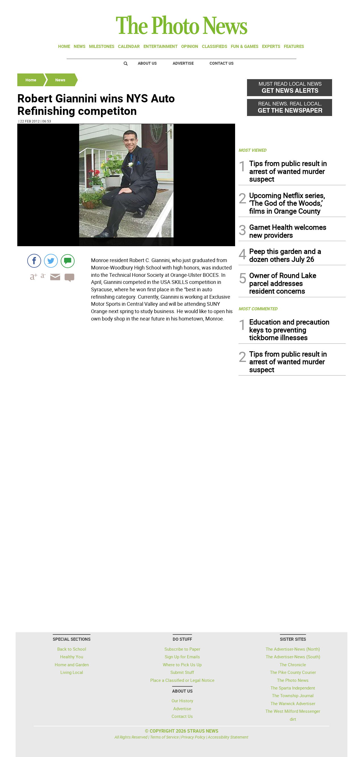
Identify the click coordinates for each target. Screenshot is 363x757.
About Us (147, 63)
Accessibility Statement (228, 737)
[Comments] (68, 261)
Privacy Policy (193, 737)
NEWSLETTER (300, 6)
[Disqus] (126, 402)
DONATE (332, 6)
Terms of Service (164, 737)
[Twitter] (51, 261)
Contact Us (222, 63)
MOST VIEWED (252, 150)
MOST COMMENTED (258, 308)
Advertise (183, 63)
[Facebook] (34, 261)
